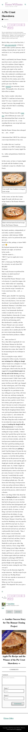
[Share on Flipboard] (8, 28)
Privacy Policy (9, 718)
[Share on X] (13, 25)
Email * (6, 695)
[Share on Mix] (11, 28)
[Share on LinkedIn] (20, 25)
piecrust (18, 612)
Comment (5, 675)
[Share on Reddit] (23, 25)
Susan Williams (11, 603)
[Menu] (2, 4)
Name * (6, 688)
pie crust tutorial (10, 45)
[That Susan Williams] (14, 4)
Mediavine (19, 729)
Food (3, 607)
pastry (9, 612)
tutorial (8, 86)
